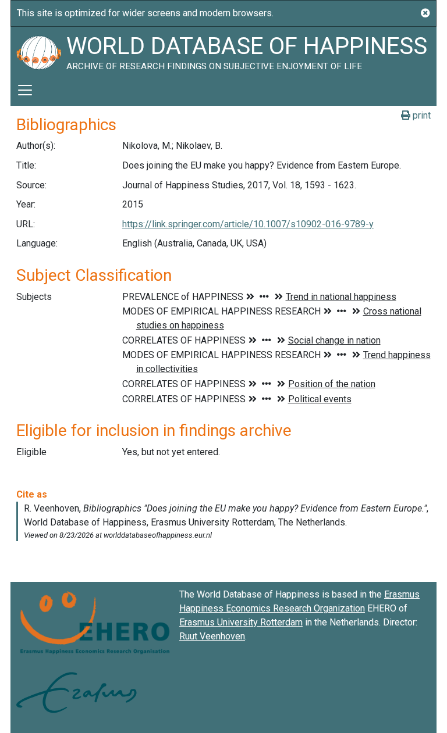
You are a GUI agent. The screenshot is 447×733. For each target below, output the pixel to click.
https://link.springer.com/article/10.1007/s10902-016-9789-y (248, 224)
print (420, 115)
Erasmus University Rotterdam (241, 622)
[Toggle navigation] (25, 90)
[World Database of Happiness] (38, 50)
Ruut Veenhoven (212, 636)
